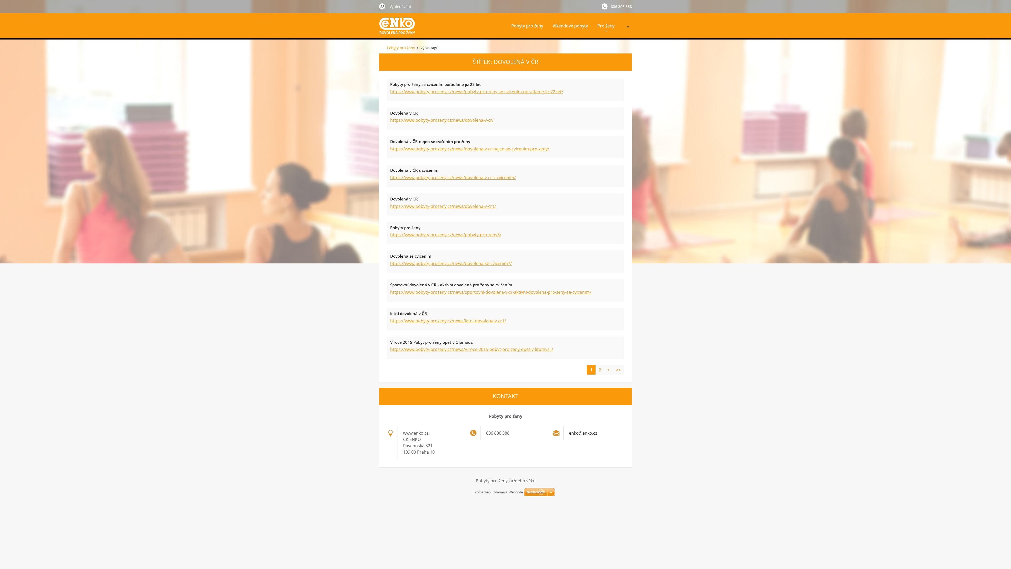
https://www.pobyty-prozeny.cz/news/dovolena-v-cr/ (442, 120)
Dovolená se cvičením (410, 256)
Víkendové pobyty (570, 26)
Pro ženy (605, 26)
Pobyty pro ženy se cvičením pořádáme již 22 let (435, 84)
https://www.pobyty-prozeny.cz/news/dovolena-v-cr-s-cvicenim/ (453, 177)
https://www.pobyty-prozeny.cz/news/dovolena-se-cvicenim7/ (451, 263)
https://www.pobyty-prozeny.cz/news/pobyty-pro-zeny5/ (445, 235)
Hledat (382, 6)
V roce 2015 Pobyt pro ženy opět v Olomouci (432, 342)
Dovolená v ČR (404, 113)
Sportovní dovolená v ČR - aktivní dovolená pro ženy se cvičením (451, 284)
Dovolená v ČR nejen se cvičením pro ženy (430, 141)
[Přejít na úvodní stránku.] (398, 30)
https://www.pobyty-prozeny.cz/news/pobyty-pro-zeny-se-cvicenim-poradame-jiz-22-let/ (476, 92)
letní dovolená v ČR (408, 313)
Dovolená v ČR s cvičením (414, 170)
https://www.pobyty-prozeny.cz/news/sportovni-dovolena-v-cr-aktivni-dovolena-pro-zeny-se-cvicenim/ (490, 292)
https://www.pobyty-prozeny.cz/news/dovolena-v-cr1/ (443, 206)
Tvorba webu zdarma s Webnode (498, 492)
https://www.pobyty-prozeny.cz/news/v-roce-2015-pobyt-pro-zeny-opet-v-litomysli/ (471, 349)
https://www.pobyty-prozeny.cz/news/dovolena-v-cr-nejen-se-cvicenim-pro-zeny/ (469, 149)
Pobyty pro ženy (527, 26)
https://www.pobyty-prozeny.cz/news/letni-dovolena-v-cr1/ (448, 321)
